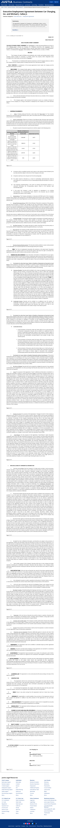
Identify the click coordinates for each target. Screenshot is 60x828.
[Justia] (6, 2)
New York (18, 809)
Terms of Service (32, 826)
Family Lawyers (5, 791)
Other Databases (34, 798)
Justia (2, 7)
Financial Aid (47, 786)
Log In (51, 1)
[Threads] (31, 823)
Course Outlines (47, 787)
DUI (17, 787)
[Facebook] (27, 823)
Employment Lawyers (6, 787)
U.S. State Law (19, 798)
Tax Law (32, 793)
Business (32, 780)
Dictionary (46, 782)
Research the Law (20, 4)
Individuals (18, 780)
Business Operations (34, 784)
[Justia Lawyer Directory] (36, 823)
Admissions (46, 784)
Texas (17, 811)
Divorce (17, 786)
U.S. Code (4, 802)
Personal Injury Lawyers (7, 793)
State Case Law (19, 804)
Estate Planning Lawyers (7, 789)
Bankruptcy (18, 782)
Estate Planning (19, 789)
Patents (31, 807)
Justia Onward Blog (48, 811)
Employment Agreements (28, 16)
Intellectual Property (34, 787)
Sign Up (56, 1)
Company (23, 826)
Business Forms (33, 804)
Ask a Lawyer (11, 4)
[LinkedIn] (24, 823)
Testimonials (47, 812)
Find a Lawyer (4, 4)
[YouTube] (25, 823)
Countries (32, 811)
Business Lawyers (6, 784)
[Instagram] (29, 823)
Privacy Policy (40, 826)
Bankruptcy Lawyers (6, 782)
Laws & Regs (34, 4)
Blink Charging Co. (19, 7)
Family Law (18, 791)
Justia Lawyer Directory (49, 802)
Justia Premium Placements (50, 804)
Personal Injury (19, 793)
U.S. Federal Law (6, 798)
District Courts (5, 809)
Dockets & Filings (5, 811)
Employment (33, 786)
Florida (17, 807)
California (18, 805)
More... (3, 795)
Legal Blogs (32, 802)
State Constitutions (20, 800)
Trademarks (32, 809)
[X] (34, 823)
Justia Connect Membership (50, 800)
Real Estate (32, 791)
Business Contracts (11, 7)
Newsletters (41, 4)
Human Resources (17, 16)
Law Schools (27, 4)
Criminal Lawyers (5, 786)
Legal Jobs (32, 800)
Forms (5, 7)
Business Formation (34, 782)
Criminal (18, 784)
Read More (15, 30)
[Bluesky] (32, 823)
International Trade (34, 789)
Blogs (45, 791)
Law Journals (47, 789)
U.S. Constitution (5, 800)
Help (27, 826)
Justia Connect (11, 826)
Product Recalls (33, 805)
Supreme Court (5, 805)
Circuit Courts (5, 807)
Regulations (4, 804)
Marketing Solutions (49, 4)
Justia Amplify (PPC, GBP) (49, 809)
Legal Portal (17, 826)
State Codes (18, 802)
